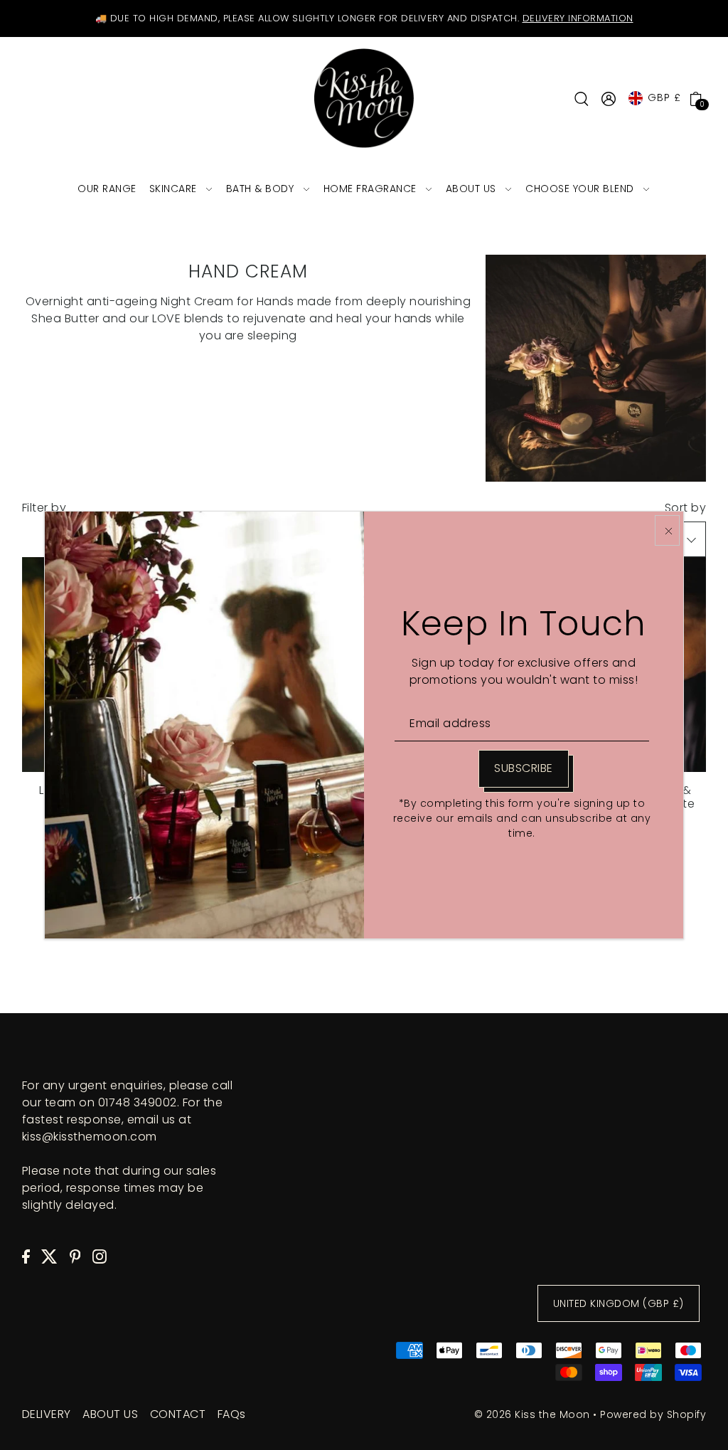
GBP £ (664, 97)
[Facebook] (26, 1256)
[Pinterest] (75, 1256)
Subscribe (523, 768)
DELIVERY (46, 1414)
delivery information (578, 18)
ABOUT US (110, 1414)
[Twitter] (49, 1256)
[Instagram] (99, 1256)
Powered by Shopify (653, 1414)
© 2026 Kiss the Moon (532, 1414)
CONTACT (178, 1414)
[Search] (581, 98)
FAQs (232, 1414)
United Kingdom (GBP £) (618, 1303)
